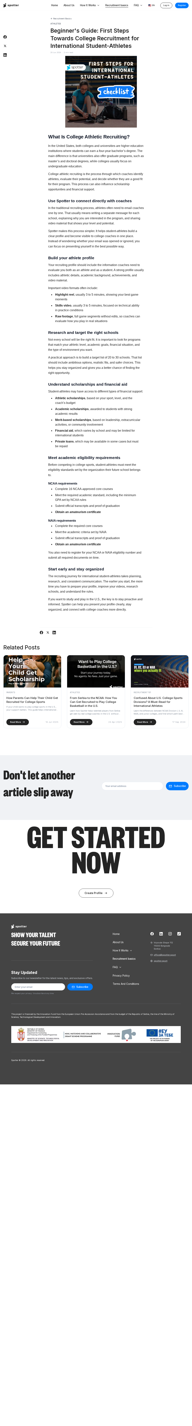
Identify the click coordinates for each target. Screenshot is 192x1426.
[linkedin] (5, 55)
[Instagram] (170, 933)
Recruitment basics (116, 5)
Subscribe (82, 986)
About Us (69, 5)
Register (182, 5)
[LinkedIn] (161, 933)
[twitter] (5, 46)
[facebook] (5, 37)
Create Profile (96, 893)
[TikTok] (179, 933)
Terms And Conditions (126, 983)
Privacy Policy (121, 975)
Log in (166, 5)
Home (54, 5)
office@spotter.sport (165, 954)
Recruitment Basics (61, 18)
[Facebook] (152, 933)
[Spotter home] (11, 5)
